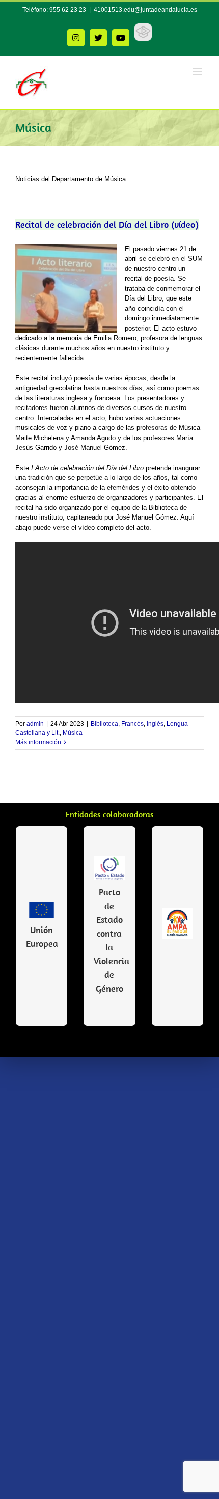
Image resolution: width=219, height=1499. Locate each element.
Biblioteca (104, 723)
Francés (132, 723)
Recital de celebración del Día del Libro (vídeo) (107, 224)
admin (35, 723)
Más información (38, 742)
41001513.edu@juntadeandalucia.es (145, 9)
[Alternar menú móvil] (198, 71)
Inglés (155, 723)
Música (73, 733)
